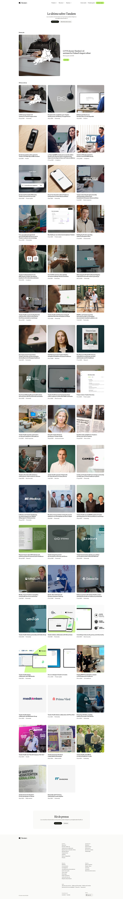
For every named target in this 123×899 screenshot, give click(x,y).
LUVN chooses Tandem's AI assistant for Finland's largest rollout (77, 52)
